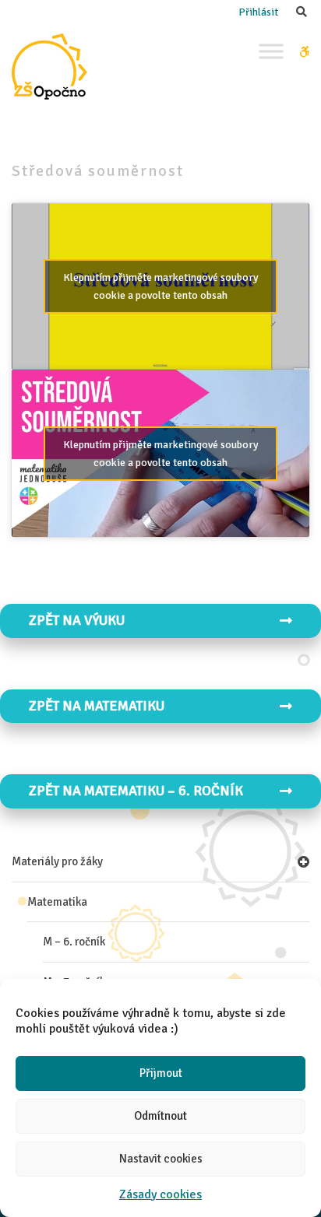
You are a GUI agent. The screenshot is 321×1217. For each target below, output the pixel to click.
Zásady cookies (160, 1194)
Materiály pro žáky (57, 861)
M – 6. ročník (74, 942)
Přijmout (160, 1073)
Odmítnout (160, 1116)
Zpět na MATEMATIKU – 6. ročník (136, 790)
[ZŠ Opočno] (49, 66)
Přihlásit (258, 12)
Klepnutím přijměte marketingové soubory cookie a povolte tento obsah (161, 286)
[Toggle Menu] (271, 51)
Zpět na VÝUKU (77, 620)
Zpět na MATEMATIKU (96, 705)
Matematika (57, 902)
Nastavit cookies (161, 1159)
